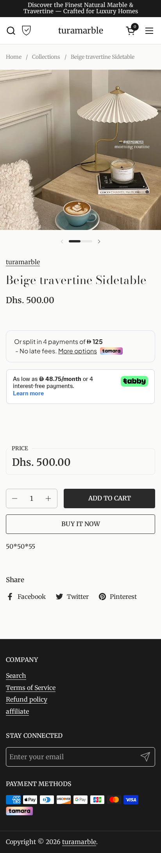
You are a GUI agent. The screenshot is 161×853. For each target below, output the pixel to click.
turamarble (80, 30)
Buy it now (80, 524)
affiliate (17, 711)
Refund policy (26, 699)
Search (16, 675)
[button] (11, 30)
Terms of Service (30, 688)
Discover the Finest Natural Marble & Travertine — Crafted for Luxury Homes (80, 8)
